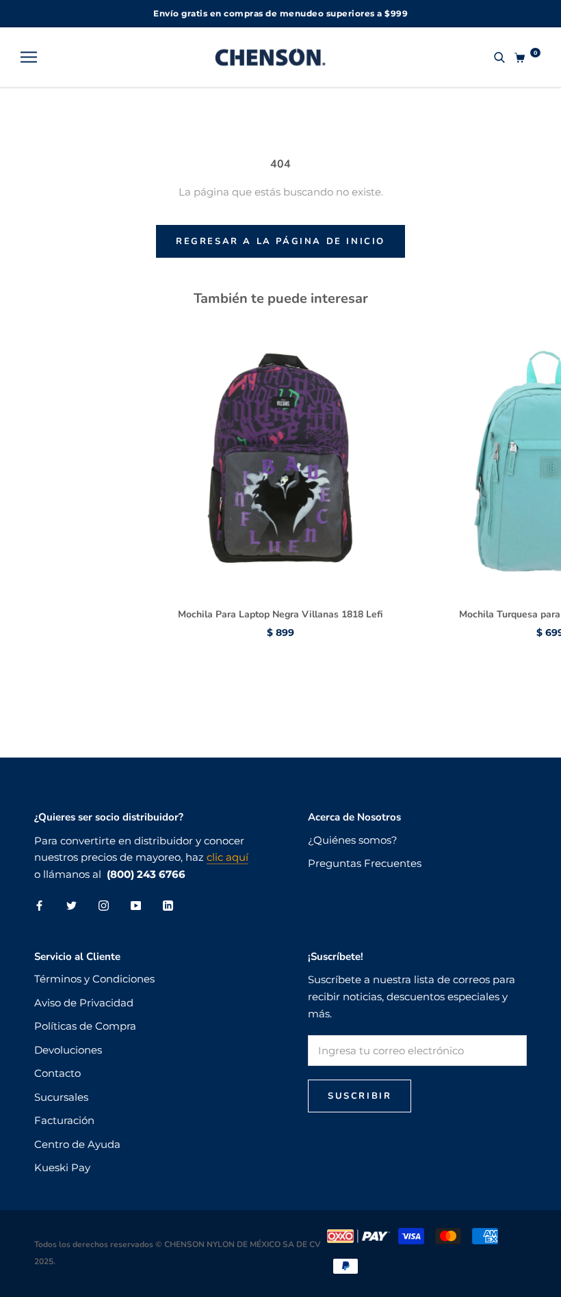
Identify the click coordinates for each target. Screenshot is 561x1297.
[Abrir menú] (29, 57)
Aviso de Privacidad (83, 1002)
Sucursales (61, 1097)
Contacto (57, 1073)
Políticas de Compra (85, 1025)
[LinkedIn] (168, 905)
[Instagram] (104, 905)
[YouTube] (136, 905)
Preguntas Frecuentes (364, 863)
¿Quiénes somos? (352, 839)
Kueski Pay (62, 1167)
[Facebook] (39, 905)
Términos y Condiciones (94, 978)
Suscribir (359, 1096)
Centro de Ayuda (77, 1144)
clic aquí (227, 857)
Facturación (64, 1120)
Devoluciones (68, 1049)
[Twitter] (71, 905)
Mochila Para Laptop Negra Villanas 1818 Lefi (280, 614)
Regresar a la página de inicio (280, 241)
